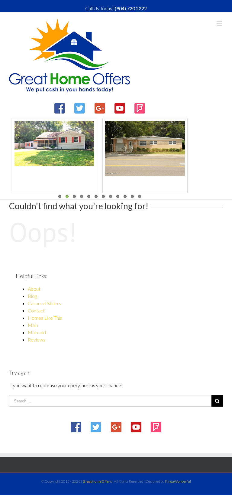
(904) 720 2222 (131, 8)
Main (33, 325)
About (34, 289)
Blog (32, 296)
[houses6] (54, 143)
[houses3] (145, 148)
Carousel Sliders (44, 303)
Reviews (36, 339)
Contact (36, 310)
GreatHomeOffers (97, 481)
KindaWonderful (178, 481)
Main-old (37, 332)
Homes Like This (45, 318)
